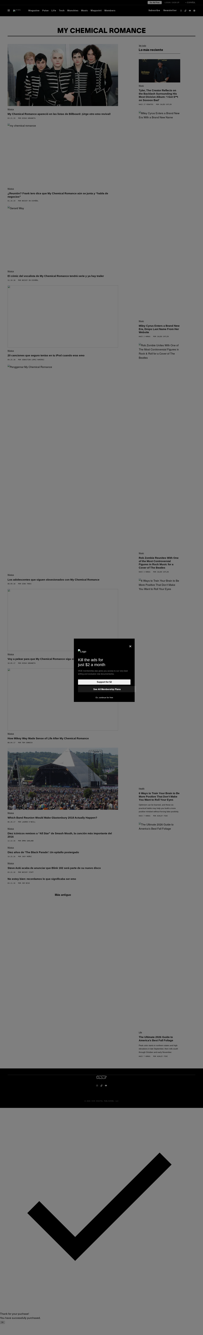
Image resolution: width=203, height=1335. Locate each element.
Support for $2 (104, 682)
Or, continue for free (104, 697)
